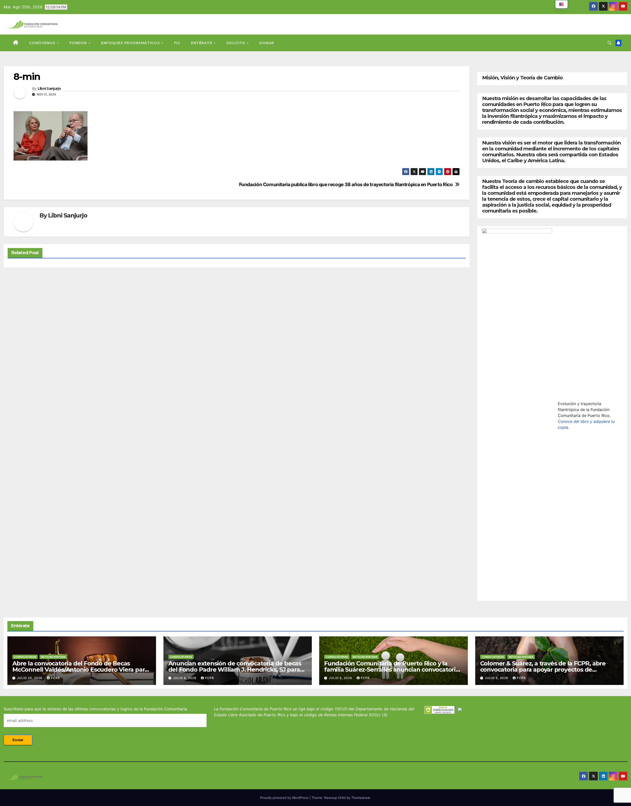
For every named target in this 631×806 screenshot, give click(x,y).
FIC (177, 43)
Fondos (79, 43)
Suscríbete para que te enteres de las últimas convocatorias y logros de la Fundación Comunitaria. (96, 708)
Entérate (202, 43)
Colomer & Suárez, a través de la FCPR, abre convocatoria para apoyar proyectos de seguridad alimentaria (543, 669)
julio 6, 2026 (341, 678)
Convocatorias (25, 656)
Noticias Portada (53, 656)
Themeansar (360, 798)
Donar (266, 43)
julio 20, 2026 (30, 678)
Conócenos (42, 43)
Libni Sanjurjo (49, 89)
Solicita (236, 43)
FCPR (55, 678)
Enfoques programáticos (131, 43)
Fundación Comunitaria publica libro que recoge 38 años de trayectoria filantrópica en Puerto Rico (346, 184)
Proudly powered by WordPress (285, 798)
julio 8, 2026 (185, 678)
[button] (610, 42)
